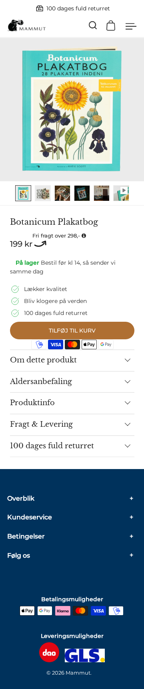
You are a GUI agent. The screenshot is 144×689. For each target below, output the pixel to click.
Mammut (78, 672)
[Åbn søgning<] (93, 25)
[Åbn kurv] (110, 25)
